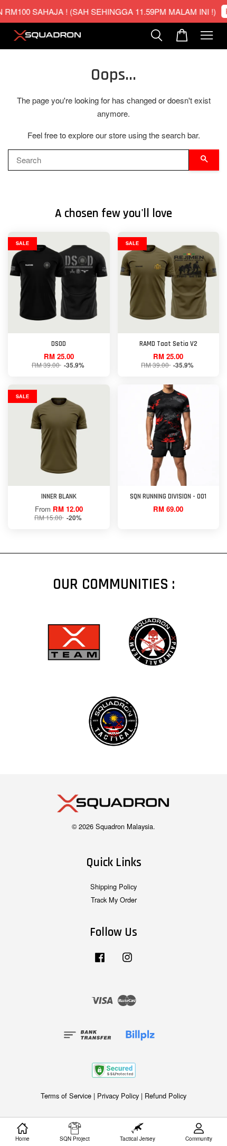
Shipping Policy (113, 886)
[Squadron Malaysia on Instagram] (127, 962)
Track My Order (114, 900)
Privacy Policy (118, 1096)
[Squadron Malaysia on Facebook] (99, 962)
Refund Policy (165, 1096)
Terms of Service (66, 1096)
